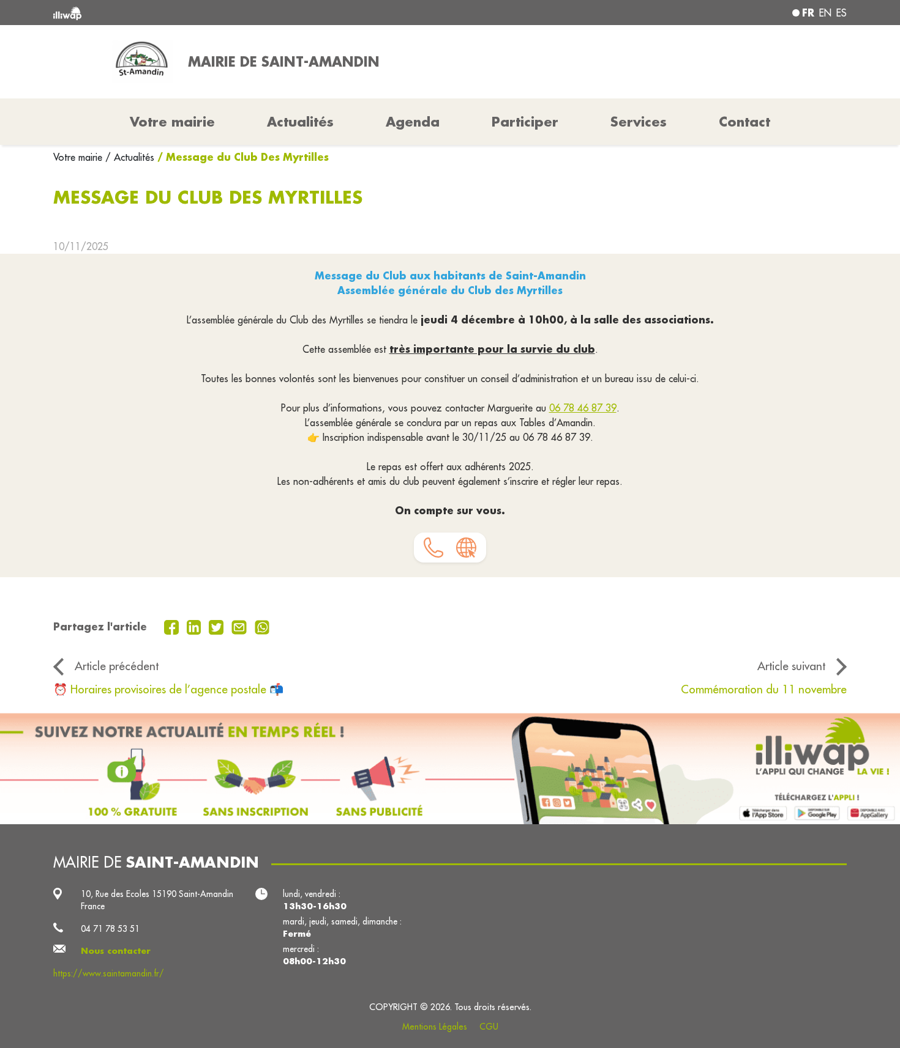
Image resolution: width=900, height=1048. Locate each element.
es (841, 13)
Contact (744, 121)
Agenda (413, 121)
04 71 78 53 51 (110, 928)
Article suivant (791, 666)
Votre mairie (79, 157)
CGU (488, 1026)
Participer (525, 121)
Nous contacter (116, 950)
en (825, 13)
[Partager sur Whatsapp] (262, 626)
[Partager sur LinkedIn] (195, 626)
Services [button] (638, 121)
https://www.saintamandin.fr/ (108, 973)
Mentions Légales (434, 1026)
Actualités (300, 121)
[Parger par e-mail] (240, 626)
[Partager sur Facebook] (173, 626)
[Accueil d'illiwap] (214, 12)
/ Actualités (129, 157)
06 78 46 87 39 (583, 408)
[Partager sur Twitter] (217, 626)
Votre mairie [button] (172, 121)
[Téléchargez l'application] (450, 768)
